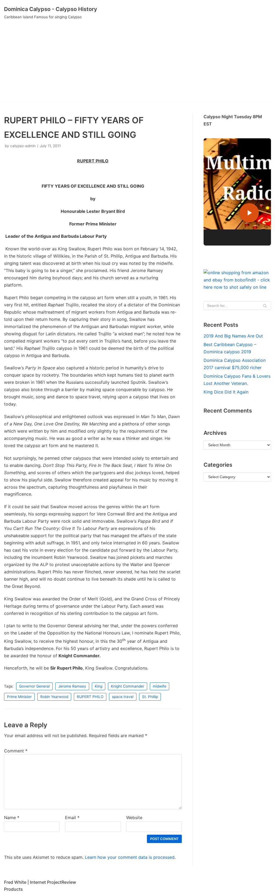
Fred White (15, 882)
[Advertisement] (137, 64)
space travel (122, 697)
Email (72, 817)
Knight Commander (127, 686)
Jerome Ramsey (72, 686)
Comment (15, 750)
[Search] (265, 305)
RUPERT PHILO (90, 697)
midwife (159, 686)
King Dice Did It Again (226, 392)
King (98, 686)
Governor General (34, 686)
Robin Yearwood (54, 697)
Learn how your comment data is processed (130, 857)
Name (11, 817)
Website (134, 817)
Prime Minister (19, 697)
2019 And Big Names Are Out (233, 336)
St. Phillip (150, 697)
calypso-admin (23, 146)
